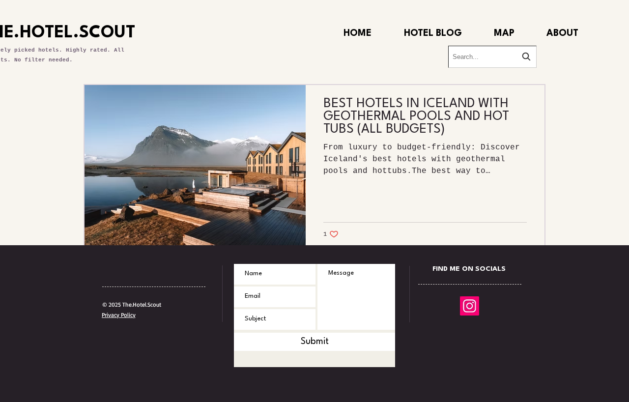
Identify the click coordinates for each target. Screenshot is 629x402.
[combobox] (492, 57)
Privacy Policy (119, 314)
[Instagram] (469, 306)
